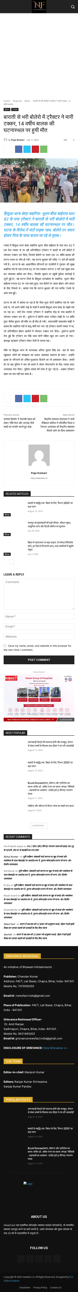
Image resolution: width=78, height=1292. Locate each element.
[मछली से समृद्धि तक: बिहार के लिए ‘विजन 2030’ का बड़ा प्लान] (14, 508)
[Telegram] (38, 1258)
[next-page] (11, 561)
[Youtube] (56, 1258)
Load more (38, 825)
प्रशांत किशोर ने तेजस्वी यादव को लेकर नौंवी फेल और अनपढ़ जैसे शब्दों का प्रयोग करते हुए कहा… (19, 423)
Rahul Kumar (11, 856)
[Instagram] (30, 1258)
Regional (17, 100)
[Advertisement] (39, 54)
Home (7, 100)
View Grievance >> (55, 1048)
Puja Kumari (17, 139)
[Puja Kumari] (6, 140)
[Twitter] (27, 149)
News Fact (9, 924)
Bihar (27, 100)
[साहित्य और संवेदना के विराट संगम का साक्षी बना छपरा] (14, 811)
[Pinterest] (35, 149)
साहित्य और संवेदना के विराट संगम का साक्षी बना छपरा (51, 805)
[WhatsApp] (43, 149)
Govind (8, 934)
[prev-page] (6, 561)
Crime (14, 109)
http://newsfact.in (39, 478)
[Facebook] (18, 149)
